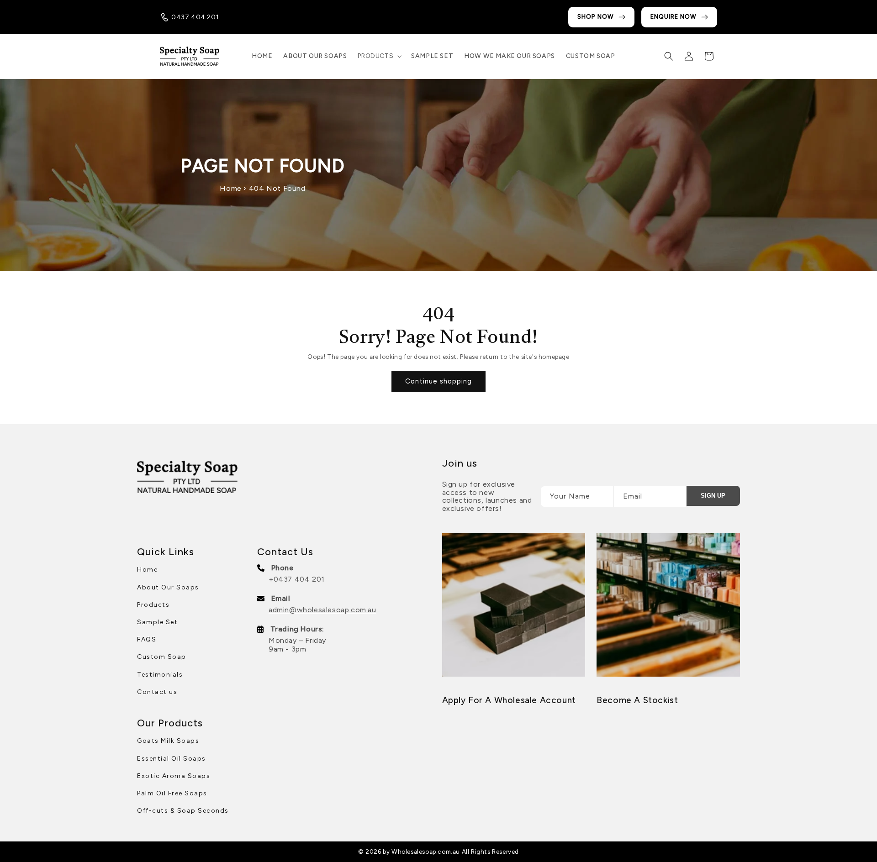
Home (230, 188)
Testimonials (160, 674)
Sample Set (157, 622)
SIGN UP (713, 495)
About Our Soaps (168, 587)
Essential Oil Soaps (171, 758)
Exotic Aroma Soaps (173, 776)
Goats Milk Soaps (168, 741)
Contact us (157, 692)
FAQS (146, 639)
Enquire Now (673, 16)
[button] (379, 56)
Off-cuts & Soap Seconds (183, 811)
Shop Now (595, 16)
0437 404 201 (195, 17)
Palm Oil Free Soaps (172, 793)
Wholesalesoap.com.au (425, 851)
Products (153, 605)
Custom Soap (161, 657)
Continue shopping (438, 381)
